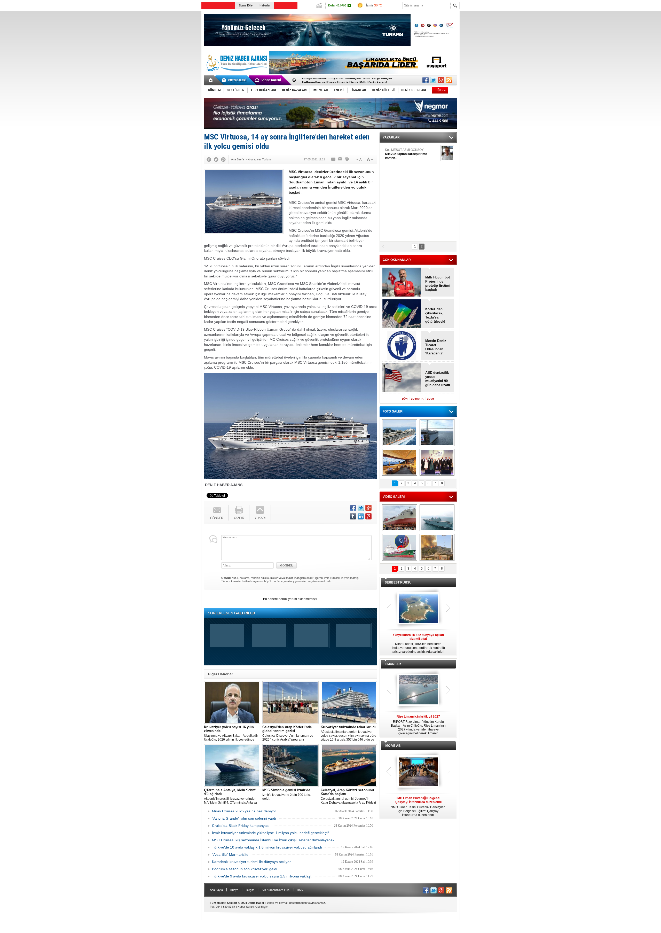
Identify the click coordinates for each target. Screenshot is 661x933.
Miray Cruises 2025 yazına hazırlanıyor (244, 811)
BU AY (431, 398)
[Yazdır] (347, 159)
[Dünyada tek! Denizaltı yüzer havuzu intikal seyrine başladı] (437, 432)
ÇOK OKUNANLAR (397, 260)
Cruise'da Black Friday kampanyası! (241, 825)
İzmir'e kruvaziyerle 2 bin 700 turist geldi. (286, 794)
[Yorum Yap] (333, 159)
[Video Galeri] (268, 80)
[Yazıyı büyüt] (370, 159)
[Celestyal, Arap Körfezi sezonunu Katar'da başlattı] (349, 765)
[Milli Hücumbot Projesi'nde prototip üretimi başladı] (401, 282)
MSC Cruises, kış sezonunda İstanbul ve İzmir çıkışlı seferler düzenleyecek (273, 840)
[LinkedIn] (361, 516)
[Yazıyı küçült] (359, 159)
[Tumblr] (353, 516)
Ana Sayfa (216, 889)
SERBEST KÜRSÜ (398, 582)
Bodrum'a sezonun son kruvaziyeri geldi (244, 869)
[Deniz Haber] (236, 74)
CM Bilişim (261, 906)
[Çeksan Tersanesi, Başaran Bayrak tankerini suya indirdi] (399, 517)
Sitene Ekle (246, 5)
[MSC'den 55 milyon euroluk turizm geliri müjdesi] (399, 462)
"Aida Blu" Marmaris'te (230, 854)
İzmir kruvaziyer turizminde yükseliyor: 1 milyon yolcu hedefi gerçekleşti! (270, 833)
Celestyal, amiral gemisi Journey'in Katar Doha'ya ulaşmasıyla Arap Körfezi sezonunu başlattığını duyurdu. (348, 796)
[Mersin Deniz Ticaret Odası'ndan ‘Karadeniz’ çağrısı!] (401, 346)
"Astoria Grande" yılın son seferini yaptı (244, 818)
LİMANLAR (393, 664)
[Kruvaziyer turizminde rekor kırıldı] (349, 702)
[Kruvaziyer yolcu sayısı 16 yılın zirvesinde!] (232, 702)
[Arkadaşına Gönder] (340, 159)
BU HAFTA (417, 398)
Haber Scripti (246, 906)
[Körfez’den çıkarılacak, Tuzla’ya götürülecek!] (401, 314)
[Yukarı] (260, 512)
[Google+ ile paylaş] (441, 80)
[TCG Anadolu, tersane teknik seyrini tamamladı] (437, 517)
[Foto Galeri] (235, 80)
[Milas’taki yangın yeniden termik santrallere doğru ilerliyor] (437, 547)
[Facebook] (209, 159)
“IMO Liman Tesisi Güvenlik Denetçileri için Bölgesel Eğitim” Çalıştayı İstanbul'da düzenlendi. (418, 806)
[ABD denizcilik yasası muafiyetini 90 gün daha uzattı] (401, 378)
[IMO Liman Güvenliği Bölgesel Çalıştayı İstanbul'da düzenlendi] (418, 772)
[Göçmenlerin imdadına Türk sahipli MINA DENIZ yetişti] (399, 547)
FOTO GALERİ (393, 411)
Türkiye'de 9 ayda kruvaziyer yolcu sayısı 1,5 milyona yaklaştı (262, 876)
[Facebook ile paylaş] (425, 80)
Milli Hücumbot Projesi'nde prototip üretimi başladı (437, 283)
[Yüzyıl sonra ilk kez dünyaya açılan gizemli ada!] (418, 609)
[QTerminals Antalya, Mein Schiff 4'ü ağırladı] (232, 765)
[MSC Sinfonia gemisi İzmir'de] (290, 765)
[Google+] (223, 159)
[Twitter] (216, 159)
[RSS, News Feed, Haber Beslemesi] (449, 80)
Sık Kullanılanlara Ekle (275, 889)
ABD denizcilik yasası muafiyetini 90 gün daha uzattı (437, 379)
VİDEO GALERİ (394, 497)
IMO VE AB (393, 746)
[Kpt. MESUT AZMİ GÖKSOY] (447, 153)
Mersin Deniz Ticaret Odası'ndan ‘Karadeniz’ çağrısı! (435, 347)
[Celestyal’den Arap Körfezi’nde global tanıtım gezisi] (290, 702)
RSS (300, 889)
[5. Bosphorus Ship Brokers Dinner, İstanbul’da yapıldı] (437, 462)
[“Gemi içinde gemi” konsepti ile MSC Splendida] (399, 432)
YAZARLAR (391, 137)
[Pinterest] (368, 516)
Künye (234, 889)
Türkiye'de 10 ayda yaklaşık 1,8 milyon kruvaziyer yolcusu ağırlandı (267, 847)
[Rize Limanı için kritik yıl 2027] (418, 690)
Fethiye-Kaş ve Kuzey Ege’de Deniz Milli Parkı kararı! (344, 80)
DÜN (404, 398)
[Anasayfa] (211, 80)
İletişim (250, 889)
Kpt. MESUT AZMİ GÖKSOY (406, 154)
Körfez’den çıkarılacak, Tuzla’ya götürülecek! (435, 315)
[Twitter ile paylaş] (433, 80)
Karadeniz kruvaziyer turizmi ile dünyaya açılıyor (251, 862)
